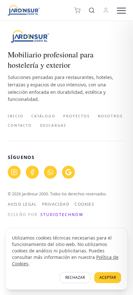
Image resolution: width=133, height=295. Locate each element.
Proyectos (76, 115)
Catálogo (43, 115)
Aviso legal (22, 204)
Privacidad (55, 204)
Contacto (20, 125)
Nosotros (110, 115)
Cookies (84, 204)
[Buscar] (91, 10)
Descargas (53, 125)
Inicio (16, 115)
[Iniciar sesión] (105, 10)
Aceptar (107, 277)
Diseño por (45, 214)
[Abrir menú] (121, 10)
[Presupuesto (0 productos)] (77, 10)
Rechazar (75, 277)
